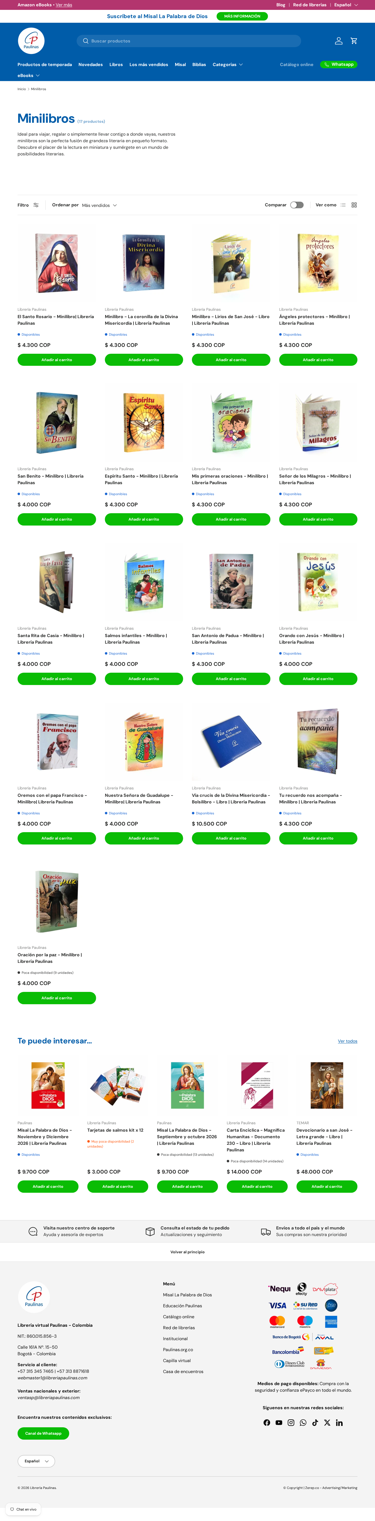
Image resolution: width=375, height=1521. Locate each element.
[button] (354, 41)
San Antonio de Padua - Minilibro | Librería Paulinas (228, 639)
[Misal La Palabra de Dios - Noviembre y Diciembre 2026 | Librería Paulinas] (48, 1085)
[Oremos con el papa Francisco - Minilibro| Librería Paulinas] (57, 742)
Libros (116, 64)
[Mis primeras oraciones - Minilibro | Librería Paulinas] (231, 422)
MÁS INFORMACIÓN (242, 16)
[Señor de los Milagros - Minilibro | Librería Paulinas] (318, 422)
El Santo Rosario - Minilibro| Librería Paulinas (56, 320)
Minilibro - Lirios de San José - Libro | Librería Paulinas (231, 320)
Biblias (199, 64)
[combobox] (189, 41)
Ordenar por (65, 205)
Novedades (91, 64)
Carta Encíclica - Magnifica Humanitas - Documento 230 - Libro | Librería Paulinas (256, 1140)
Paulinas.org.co (178, 1349)
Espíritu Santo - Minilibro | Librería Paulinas (141, 479)
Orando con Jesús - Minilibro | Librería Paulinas (311, 639)
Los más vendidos (149, 64)
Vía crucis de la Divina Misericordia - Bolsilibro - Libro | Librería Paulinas (231, 798)
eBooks (25, 75)
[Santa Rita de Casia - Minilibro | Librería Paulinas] (57, 582)
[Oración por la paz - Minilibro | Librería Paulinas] (57, 901)
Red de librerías (310, 5)
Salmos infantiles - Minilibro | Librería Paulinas (136, 639)
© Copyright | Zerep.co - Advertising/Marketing (320, 1488)
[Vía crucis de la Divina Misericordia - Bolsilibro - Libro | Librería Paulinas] (231, 742)
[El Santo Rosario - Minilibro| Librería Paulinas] (57, 263)
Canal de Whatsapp (43, 1433)
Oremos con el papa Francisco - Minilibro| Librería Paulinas (52, 798)
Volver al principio (187, 1251)
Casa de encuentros (183, 1371)
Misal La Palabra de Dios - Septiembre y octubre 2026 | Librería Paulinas (187, 1136)
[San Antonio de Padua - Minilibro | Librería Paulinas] (231, 582)
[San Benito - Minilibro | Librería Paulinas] (57, 422)
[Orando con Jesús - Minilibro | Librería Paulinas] (318, 582)
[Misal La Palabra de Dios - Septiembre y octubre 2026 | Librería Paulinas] (187, 1085)
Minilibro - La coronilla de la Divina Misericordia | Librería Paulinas (141, 320)
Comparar (276, 205)
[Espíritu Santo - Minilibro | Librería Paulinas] (144, 422)
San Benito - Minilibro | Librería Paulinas (50, 479)
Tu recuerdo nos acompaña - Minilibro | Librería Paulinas (310, 798)
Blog (281, 5)
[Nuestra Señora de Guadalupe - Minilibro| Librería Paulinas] (144, 742)
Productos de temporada (45, 64)
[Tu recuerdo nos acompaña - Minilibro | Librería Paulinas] (318, 742)
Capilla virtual (177, 1360)
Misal (180, 64)
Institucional (175, 1339)
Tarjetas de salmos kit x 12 (115, 1130)
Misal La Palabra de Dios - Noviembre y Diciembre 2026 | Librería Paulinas (45, 1136)
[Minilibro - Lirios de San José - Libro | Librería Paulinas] (231, 263)
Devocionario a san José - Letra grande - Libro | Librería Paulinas (324, 1136)
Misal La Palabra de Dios (187, 1295)
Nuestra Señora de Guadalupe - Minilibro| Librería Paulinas (139, 798)
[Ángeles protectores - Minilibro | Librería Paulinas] (318, 263)
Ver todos (347, 1041)
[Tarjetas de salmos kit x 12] (117, 1085)
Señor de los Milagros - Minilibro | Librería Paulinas (315, 479)
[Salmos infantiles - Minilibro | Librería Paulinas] (144, 582)
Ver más (64, 5)
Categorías (225, 64)
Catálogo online (297, 64)
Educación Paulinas (182, 1306)
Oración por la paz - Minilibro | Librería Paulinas (50, 958)
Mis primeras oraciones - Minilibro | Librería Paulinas (230, 479)
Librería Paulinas (43, 1488)
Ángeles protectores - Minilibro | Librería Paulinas (314, 320)
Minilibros (38, 89)
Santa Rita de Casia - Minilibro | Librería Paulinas (51, 639)
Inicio (22, 89)
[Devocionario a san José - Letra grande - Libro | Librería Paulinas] (326, 1085)
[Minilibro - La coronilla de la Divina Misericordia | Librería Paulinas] (144, 263)
